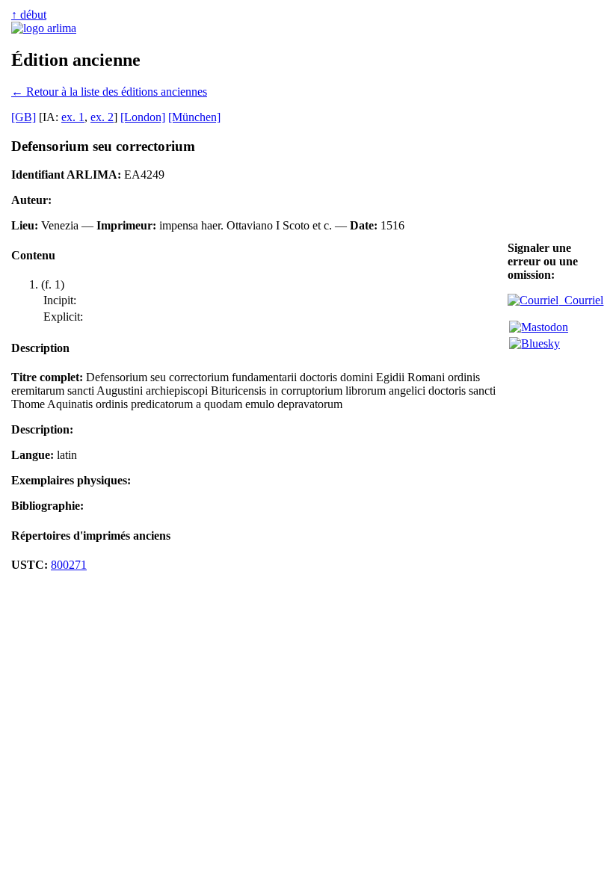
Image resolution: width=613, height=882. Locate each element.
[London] (142, 117)
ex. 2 (102, 117)
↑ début (28, 14)
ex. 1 (72, 117)
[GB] (23, 117)
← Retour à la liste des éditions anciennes (109, 91)
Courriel (580, 300)
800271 (69, 564)
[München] (194, 117)
